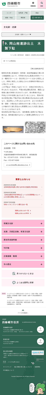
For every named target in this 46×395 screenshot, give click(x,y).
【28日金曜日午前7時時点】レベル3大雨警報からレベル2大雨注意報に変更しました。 (22, 196)
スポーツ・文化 (29, 293)
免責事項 (37, 367)
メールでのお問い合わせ (13, 362)
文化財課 (7, 148)
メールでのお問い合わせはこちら (17, 165)
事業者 (23, 17)
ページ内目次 (11, 61)
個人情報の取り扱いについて (23, 367)
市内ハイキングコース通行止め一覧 (16, 204)
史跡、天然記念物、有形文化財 (21, 302)
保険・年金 (9, 17)
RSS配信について (8, 370)
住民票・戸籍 (23, 13)
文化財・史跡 (26, 295)
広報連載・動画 (16, 295)
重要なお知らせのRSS (22, 213)
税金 (37, 13)
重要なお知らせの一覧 (22, 210)
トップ (9, 13)
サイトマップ (7, 367)
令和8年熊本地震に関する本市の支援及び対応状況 (21, 187)
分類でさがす (20, 293)
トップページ (11, 293)
